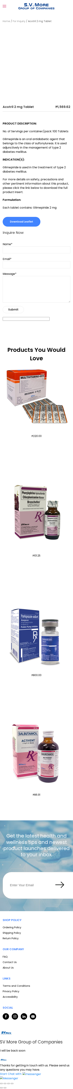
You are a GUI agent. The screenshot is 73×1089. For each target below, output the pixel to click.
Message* (9, 274)
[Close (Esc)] (12, 1083)
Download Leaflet (21, 221)
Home (6, 21)
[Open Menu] (4, 6)
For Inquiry (19, 21)
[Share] (8, 1083)
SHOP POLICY (12, 920)
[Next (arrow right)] (5, 1087)
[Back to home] (36, 6)
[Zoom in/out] (1, 1083)
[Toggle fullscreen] (5, 1083)
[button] (20, 1074)
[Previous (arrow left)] (1, 1087)
